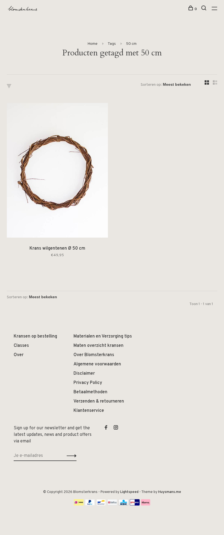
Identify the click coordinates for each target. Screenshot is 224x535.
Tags (112, 44)
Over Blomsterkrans (93, 355)
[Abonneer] (70, 456)
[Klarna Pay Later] (146, 504)
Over (18, 355)
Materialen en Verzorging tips (102, 336)
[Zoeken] (204, 9)
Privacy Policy (87, 383)
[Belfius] (112, 504)
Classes (21, 345)
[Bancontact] (101, 504)
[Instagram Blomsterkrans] (116, 428)
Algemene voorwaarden (97, 364)
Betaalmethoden (90, 392)
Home (92, 44)
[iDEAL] (79, 504)
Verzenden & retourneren (98, 401)
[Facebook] (106, 428)
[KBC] (123, 504)
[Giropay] (135, 504)
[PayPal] (90, 504)
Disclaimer (84, 373)
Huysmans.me (169, 492)
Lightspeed (129, 492)
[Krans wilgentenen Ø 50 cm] (57, 171)
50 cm (131, 44)
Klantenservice (88, 410)
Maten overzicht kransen (98, 345)
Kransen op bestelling (35, 336)
